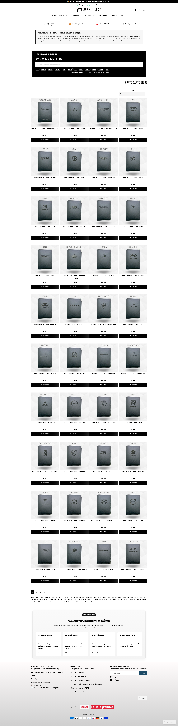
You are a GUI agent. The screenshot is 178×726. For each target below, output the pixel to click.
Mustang (101, 69)
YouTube (115, 680)
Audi (64, 69)
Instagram (116, 677)
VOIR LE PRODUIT (45, 139)
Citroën (70, 69)
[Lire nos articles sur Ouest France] (84, 706)
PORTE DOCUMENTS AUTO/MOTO (60, 15)
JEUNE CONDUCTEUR (89, 15)
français (142, 698)
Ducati (94, 69)
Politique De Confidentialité (80, 680)
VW (75, 69)
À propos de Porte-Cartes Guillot (82, 669)
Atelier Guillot (92, 715)
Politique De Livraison (78, 676)
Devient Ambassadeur (78, 692)
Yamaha (87, 69)
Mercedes (57, 69)
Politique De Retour (77, 672)
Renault (50, 69)
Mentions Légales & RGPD (79, 688)
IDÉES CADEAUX (103, 15)
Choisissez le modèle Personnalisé (97, 72)
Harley (81, 69)
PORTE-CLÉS (76, 15)
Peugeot (43, 69)
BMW (37, 69)
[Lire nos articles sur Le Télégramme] (102, 707)
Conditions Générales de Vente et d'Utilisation (86, 684)
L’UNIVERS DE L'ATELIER (118, 15)
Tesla (107, 69)
